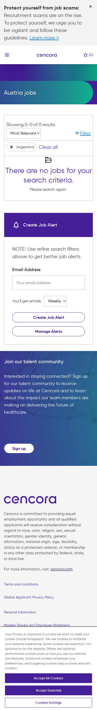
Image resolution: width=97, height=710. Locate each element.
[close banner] (90, 6)
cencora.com (61, 569)
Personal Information (20, 612)
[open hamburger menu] (7, 55)
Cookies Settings (48, 703)
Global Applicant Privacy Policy (29, 597)
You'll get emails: (27, 301)
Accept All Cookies (48, 678)
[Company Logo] (47, 55)
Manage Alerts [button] (48, 331)
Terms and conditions (21, 584)
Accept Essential (48, 690)
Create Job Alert (48, 317)
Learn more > (44, 38)
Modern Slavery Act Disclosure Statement (37, 625)
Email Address (26, 269)
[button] (82, 133)
